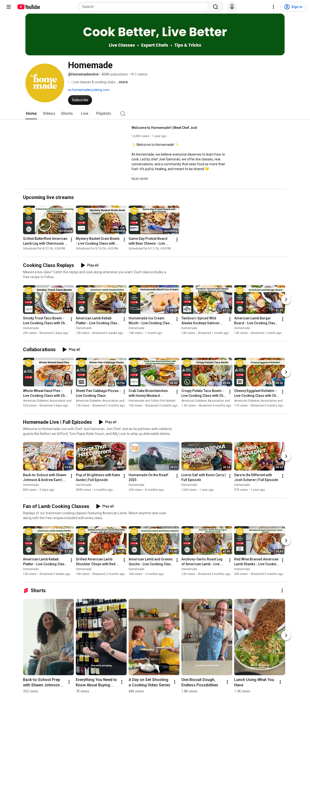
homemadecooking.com (90, 90)
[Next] (286, 299)
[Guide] (9, 7)
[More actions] (71, 240)
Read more (140, 179)
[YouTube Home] (28, 7)
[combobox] (144, 7)
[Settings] (273, 7)
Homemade (31, 328)
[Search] (215, 7)
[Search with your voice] (232, 7)
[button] (140, 178)
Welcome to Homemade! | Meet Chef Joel (164, 128)
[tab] (31, 113)
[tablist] (155, 113)
